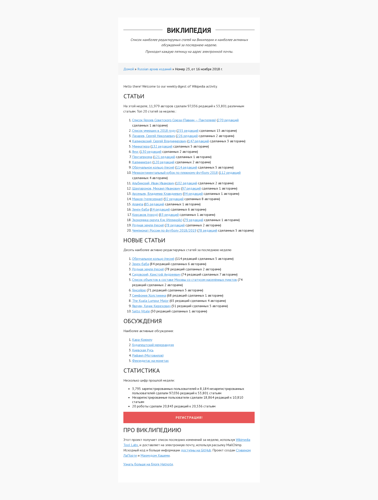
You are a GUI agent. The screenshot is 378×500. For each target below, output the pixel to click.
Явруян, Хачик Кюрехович (151, 306)
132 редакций (161, 146)
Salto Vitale (141, 311)
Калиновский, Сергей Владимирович (159, 141)
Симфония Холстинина (149, 295)
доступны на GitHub (196, 450)
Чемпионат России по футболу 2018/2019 (164, 230)
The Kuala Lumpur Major (150, 300)
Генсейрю (139, 290)
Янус (135, 151)
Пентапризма (142, 157)
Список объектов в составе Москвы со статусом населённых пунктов (184, 279)
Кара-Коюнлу (142, 339)
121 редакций (164, 157)
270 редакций (228, 120)
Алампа (137, 204)
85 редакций (154, 204)
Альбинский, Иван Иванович (153, 183)
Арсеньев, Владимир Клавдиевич (157, 193)
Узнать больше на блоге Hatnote (148, 464)
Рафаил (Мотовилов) (148, 355)
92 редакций (174, 199)
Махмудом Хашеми (155, 455)
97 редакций (191, 188)
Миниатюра (141, 146)
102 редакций (186, 183)
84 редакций (160, 209)
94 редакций (193, 193)
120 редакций (163, 162)
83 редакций (169, 214)
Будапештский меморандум (153, 345)
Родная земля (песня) (148, 225)
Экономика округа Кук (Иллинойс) (157, 220)
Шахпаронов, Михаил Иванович (156, 188)
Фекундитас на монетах (150, 360)
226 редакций (187, 136)
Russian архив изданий (154, 69)
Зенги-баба (140, 209)
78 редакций (175, 225)
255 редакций (187, 130)
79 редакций (193, 220)
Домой (128, 69)
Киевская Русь (143, 350)
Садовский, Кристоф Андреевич (156, 274)
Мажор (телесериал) (147, 199)
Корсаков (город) (145, 214)
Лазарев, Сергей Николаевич (153, 136)
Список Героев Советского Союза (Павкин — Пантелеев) (174, 120)
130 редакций (150, 151)
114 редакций (186, 167)
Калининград (142, 162)
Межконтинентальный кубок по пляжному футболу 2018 (175, 172)
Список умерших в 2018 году (154, 130)
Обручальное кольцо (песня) (153, 167)
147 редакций (198, 141)
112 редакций (230, 172)
